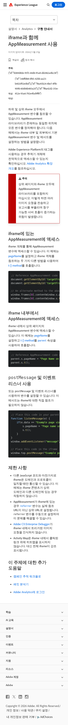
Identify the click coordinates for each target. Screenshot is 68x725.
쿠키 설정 (42, 710)
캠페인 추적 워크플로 (27, 576)
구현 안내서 (45, 29)
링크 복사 (29, 59)
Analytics (27, 29)
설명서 (12, 29)
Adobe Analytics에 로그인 (29, 592)
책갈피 (15, 59)
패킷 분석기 (21, 584)
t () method (15, 265)
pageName (14, 256)
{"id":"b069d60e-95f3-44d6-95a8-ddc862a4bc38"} (33, 73)
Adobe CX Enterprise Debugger (31, 524)
